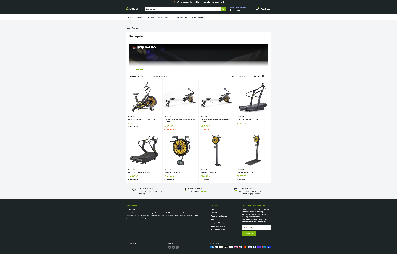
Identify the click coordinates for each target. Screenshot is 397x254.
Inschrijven (249, 234)
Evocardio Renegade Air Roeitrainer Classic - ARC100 (179, 121)
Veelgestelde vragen (218, 223)
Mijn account (235, 10)
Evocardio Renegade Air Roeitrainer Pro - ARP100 (215, 121)
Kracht (128, 17)
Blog (212, 219)
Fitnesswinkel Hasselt (219, 216)
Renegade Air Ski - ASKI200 (246, 172)
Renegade (135, 28)
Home (128, 28)
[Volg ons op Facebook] (169, 247)
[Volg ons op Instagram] (177, 247)
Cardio (139, 17)
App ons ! (204, 191)
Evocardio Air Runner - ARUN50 (247, 119)
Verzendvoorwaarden (219, 226)
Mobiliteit (151, 17)
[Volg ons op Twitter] (173, 247)
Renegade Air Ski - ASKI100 (173, 172)
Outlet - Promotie (164, 17)
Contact (214, 213)
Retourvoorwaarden (218, 229)
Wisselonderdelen (197, 17)
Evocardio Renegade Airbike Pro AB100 (141, 119)
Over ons (214, 209)
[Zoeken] (223, 9)
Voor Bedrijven (181, 17)
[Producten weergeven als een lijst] (267, 76)
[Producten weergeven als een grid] (263, 76)
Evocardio (131, 116)
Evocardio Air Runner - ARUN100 (139, 172)
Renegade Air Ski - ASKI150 (210, 172)
